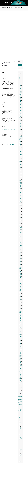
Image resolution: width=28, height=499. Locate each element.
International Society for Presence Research (8, 3)
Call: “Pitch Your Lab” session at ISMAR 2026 (20, 402)
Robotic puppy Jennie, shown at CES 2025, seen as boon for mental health (20, 431)
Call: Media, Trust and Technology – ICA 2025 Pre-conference (20, 440)
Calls (19, 77)
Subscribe (20, 65)
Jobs (19, 78)
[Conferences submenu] (17, 7)
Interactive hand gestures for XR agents (20, 399)
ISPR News (20, 76)
